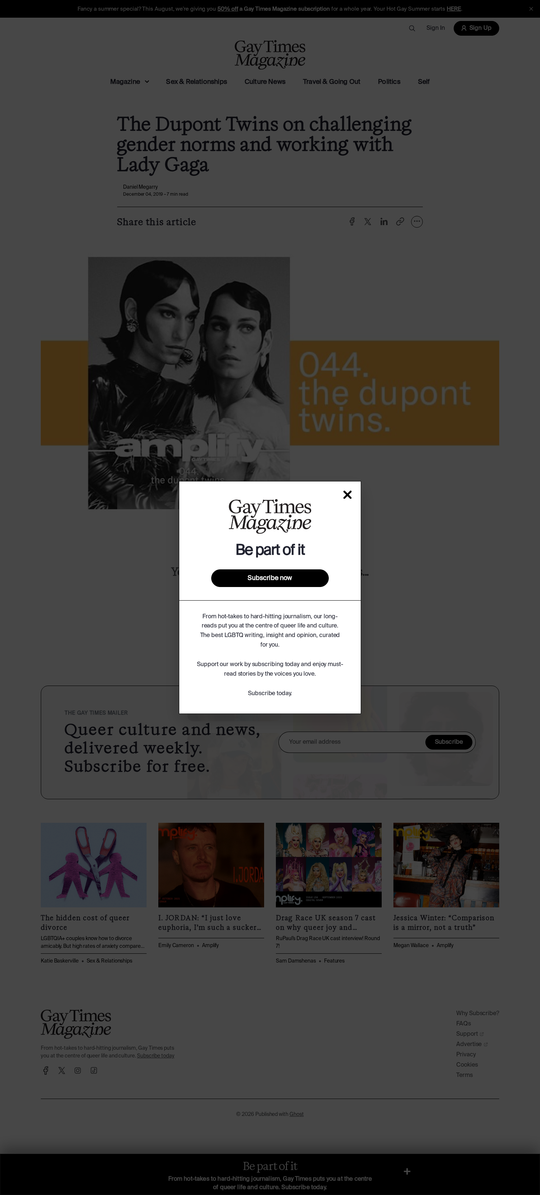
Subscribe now (270, 578)
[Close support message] (347, 494)
